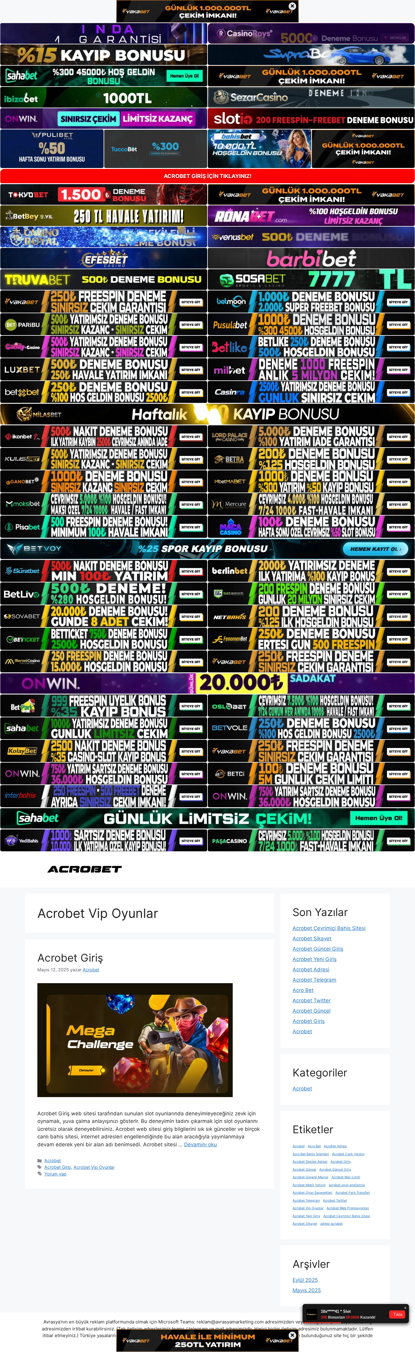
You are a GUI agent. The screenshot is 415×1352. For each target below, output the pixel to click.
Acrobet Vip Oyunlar (94, 1167)
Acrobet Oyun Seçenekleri (312, 1193)
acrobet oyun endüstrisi (347, 1185)
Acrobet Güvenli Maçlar (310, 1177)
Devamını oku (200, 1144)
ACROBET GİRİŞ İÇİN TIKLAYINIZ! (208, 176)
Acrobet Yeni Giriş (315, 959)
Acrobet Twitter (312, 1000)
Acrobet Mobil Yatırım (309, 1185)
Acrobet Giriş (70, 957)
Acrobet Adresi (311, 969)
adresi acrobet (331, 1224)
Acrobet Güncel (312, 1011)
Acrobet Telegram (314, 980)
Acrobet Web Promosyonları (348, 1208)
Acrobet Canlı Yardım (348, 1154)
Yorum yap (55, 1173)
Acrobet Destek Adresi (310, 1162)
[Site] (103, 301)
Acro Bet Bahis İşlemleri (311, 1154)
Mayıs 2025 (307, 1290)
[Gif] (207, 414)
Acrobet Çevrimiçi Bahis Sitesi (329, 928)
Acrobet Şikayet (312, 938)
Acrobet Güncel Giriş (318, 949)
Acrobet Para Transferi (352, 1193)
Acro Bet (303, 990)
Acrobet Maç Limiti (345, 1177)
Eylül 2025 (305, 1280)
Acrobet (52, 1160)
